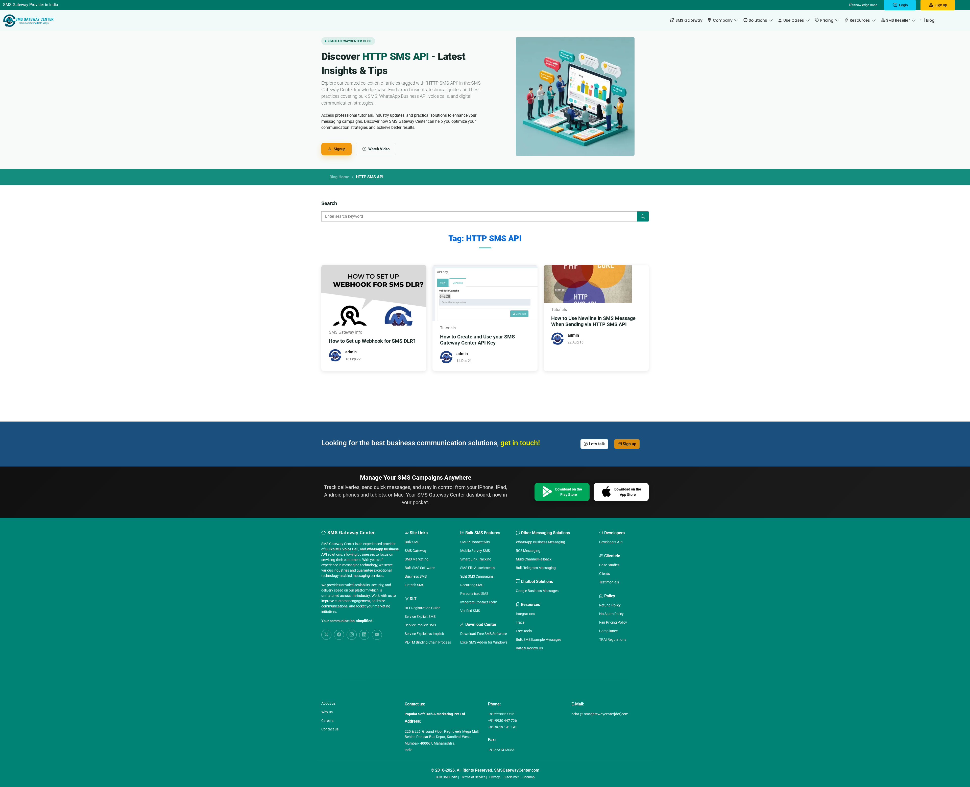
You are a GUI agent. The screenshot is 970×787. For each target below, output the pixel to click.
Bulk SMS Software (419, 568)
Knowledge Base (865, 5)
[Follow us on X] (326, 635)
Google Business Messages (537, 591)
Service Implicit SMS (420, 625)
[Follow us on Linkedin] (364, 635)
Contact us (329, 729)
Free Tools (524, 631)
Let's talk (596, 443)
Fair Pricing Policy (613, 622)
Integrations (525, 614)
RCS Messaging (528, 550)
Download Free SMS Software (483, 633)
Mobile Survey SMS (475, 550)
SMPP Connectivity (475, 542)
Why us (327, 712)
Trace (520, 622)
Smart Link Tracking (475, 559)
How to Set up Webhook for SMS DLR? (372, 341)
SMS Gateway (416, 550)
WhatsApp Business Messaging (540, 542)
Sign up (629, 443)
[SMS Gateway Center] (29, 20)
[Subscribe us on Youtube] (377, 635)
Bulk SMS (412, 542)
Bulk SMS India (446, 777)
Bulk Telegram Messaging (536, 568)
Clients (604, 573)
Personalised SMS (474, 593)
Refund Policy (610, 605)
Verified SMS (470, 610)
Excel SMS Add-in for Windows (483, 642)
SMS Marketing (416, 559)
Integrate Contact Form (478, 602)
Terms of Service (473, 777)
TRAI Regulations (612, 639)
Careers (327, 720)
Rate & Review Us (529, 648)
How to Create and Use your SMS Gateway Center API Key (477, 340)
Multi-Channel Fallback (533, 559)
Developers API (611, 542)
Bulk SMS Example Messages (538, 639)
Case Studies (609, 565)
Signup (339, 149)
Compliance (608, 631)
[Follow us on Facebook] (339, 635)
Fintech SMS (414, 585)
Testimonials (609, 582)
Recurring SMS (471, 585)
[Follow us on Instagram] (352, 635)
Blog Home (339, 177)
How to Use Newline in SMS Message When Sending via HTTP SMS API (593, 321)
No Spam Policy (611, 614)
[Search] (643, 216)
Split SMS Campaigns (477, 576)
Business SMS (416, 576)
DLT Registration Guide (422, 608)
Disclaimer (511, 777)
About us (328, 703)
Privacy (494, 777)
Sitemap (529, 777)
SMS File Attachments (477, 568)
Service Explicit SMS (420, 616)
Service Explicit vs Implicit (424, 633)
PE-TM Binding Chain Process (428, 642)
